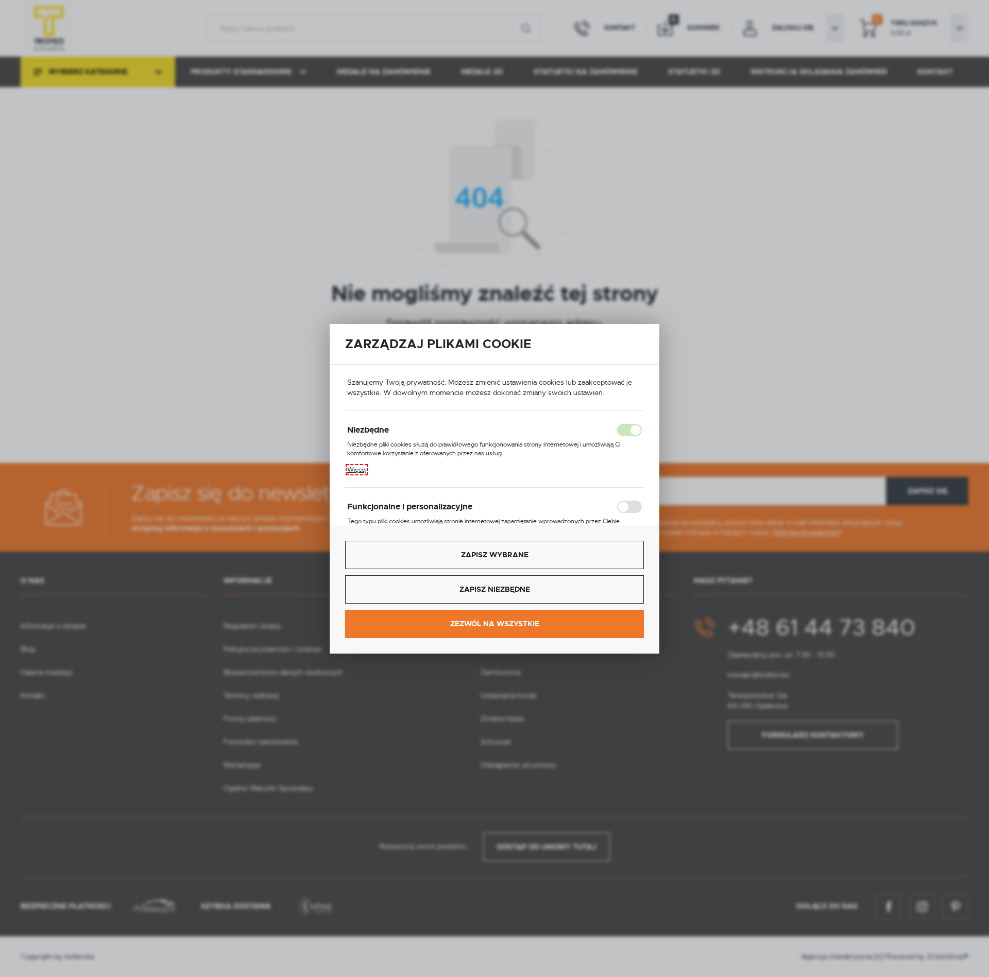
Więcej (356, 470)
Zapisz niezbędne (494, 589)
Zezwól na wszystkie (494, 623)
